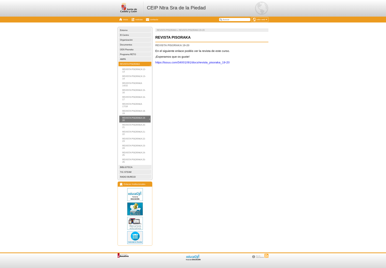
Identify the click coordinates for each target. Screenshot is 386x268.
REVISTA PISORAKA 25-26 (134, 160)
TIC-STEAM (125, 172)
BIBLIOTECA (126, 167)
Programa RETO (128, 54)
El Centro (124, 35)
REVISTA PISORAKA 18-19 (134, 112)
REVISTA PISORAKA (130, 64)
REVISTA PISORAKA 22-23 (134, 139)
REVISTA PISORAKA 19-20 (134, 119)
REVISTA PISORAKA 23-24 (134, 146)
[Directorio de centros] (135, 209)
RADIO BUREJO (128, 177)
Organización (126, 40)
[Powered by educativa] (123, 255)
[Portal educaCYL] (135, 194)
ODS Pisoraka (126, 49)
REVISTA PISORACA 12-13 (134, 70)
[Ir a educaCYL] (193, 259)
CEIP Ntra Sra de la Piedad (176, 7)
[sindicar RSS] (266, 256)
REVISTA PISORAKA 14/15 (132, 84)
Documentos (126, 44)
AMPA (123, 59)
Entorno (124, 30)
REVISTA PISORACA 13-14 (134, 77)
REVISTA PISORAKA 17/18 (132, 105)
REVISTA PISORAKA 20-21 (134, 126)
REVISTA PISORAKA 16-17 (134, 98)
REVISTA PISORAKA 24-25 (134, 153)
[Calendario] (135, 237)
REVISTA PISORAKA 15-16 (134, 91)
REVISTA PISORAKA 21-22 (134, 133)
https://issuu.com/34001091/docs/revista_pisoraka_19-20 (192, 62)
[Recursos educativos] (135, 223)
